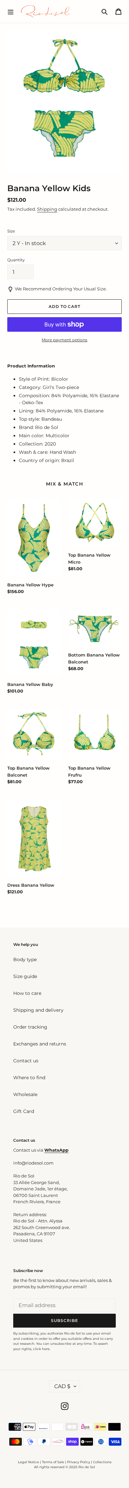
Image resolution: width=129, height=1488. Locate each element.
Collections (102, 1462)
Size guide (25, 976)
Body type (25, 959)
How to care (27, 993)
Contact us (25, 1061)
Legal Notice (28, 1462)
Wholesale (25, 1094)
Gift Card (23, 1111)
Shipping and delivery (38, 1010)
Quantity (16, 259)
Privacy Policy (79, 1462)
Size (11, 231)
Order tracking (30, 1027)
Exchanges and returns (39, 1044)
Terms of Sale (53, 1462)
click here (41, 1349)
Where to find (29, 1078)
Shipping (47, 209)
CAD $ (62, 1386)
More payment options (64, 339)
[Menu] (11, 11)
